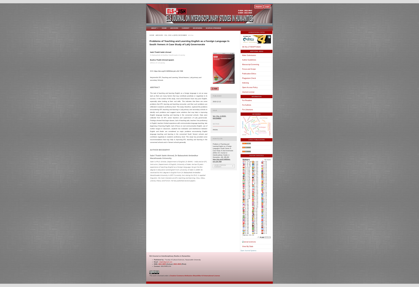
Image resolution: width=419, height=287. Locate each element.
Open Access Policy (250, 87)
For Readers (247, 100)
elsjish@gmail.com (165, 262)
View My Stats (247, 246)
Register (259, 6)
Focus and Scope (249, 69)
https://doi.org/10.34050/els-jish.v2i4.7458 (168, 71)
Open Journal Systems (248, 250)
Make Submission (249, 55)
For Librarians (247, 110)
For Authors (246, 105)
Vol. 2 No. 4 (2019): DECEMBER (175, 35)
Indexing (245, 83)
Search (264, 28)
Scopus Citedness (213, 28)
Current (185, 28)
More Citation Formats (220, 166)
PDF (215, 89)
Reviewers (197, 28)
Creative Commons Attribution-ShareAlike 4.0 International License (195, 276)
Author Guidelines (249, 60)
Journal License (248, 92)
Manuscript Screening (250, 64)
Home (164, 28)
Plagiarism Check (249, 78)
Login (267, 6)
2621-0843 (177, 264)
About (154, 28)
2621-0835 (162, 264)
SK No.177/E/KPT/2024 (251, 47)
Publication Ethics (249, 74)
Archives (174, 28)
